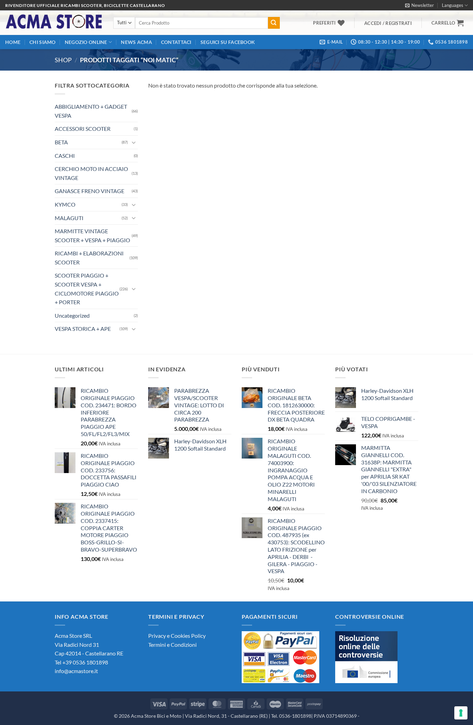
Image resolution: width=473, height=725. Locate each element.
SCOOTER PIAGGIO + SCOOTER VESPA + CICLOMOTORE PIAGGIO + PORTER (87, 288)
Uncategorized (72, 315)
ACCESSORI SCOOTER (82, 128)
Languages (452, 5)
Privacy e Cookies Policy (177, 635)
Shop (63, 60)
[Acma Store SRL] (54, 22)
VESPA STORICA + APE (83, 328)
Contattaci (176, 42)
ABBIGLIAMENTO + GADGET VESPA (91, 111)
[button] (419, 5)
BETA (61, 142)
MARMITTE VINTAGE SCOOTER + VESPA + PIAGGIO (92, 235)
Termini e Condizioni (172, 644)
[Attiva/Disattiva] (134, 142)
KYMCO (65, 204)
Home (12, 42)
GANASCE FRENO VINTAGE (89, 191)
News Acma (136, 42)
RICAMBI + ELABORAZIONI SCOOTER (89, 257)
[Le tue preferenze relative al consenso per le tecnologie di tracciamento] (460, 712)
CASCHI (65, 155)
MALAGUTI (69, 218)
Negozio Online (86, 42)
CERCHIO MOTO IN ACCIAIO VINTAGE (91, 173)
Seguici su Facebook (227, 42)
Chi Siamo (42, 42)
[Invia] (274, 23)
